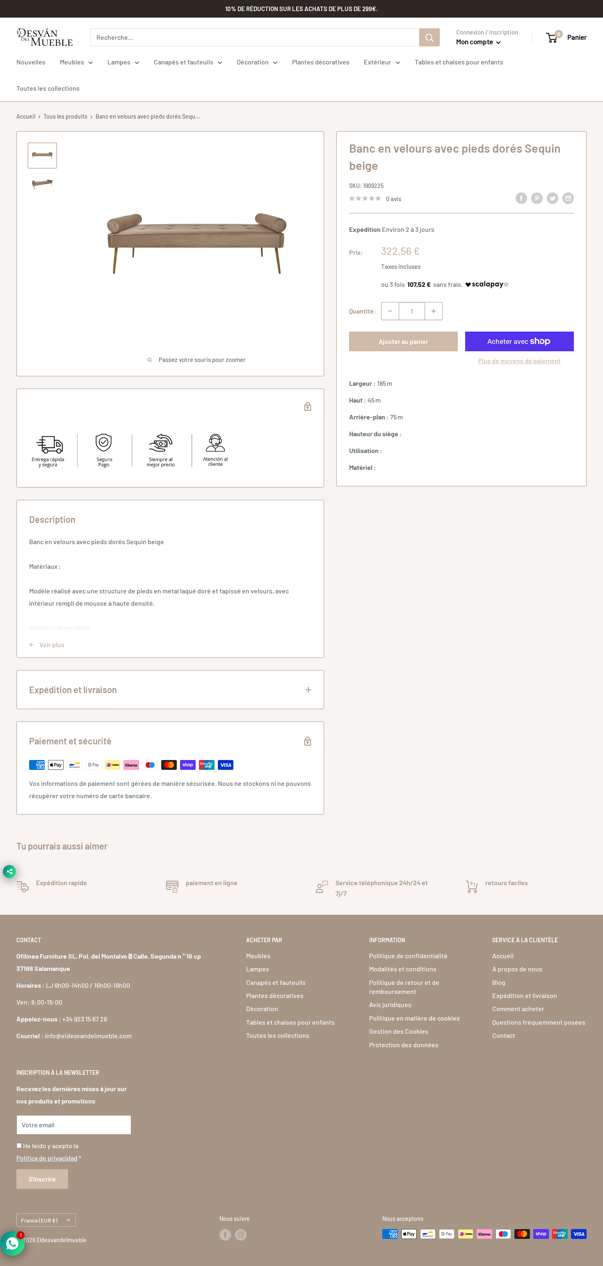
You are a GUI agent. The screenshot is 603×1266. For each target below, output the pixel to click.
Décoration (253, 62)
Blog (498, 982)
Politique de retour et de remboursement (404, 986)
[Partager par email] (568, 197)
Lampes (118, 62)
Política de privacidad (47, 1158)
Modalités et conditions (402, 969)
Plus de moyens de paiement (519, 360)
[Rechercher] (429, 37)
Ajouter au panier (403, 341)
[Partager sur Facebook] (521, 197)
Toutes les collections (48, 88)
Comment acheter (518, 1008)
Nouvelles (31, 62)
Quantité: (362, 311)
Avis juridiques (390, 1004)
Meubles (72, 62)
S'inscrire (42, 1179)
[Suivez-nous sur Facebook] (225, 1235)
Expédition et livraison (524, 995)
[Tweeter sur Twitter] (552, 197)
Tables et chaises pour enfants (459, 62)
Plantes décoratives (320, 62)
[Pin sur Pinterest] (537, 197)
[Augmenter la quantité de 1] (433, 311)
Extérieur (377, 62)
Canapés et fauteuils (183, 62)
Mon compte (475, 41)
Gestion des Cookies (398, 1031)
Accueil (25, 116)
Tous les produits (65, 116)
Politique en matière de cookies (414, 1018)
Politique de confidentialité (408, 955)
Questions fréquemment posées (538, 1022)
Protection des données (404, 1045)
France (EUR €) (39, 1220)
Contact (503, 1035)
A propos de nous (517, 969)
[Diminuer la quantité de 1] (390, 311)
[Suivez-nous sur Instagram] (241, 1235)
